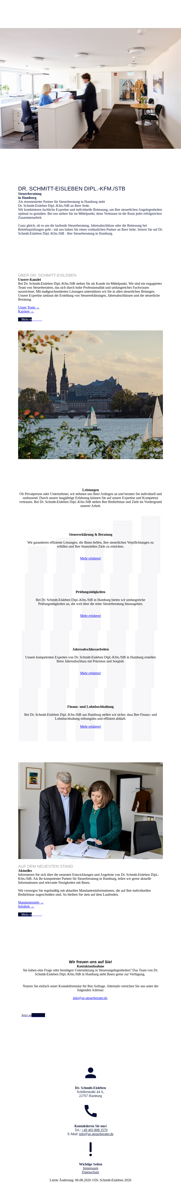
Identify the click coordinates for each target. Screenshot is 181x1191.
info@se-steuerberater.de (90, 998)
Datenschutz (90, 1172)
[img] (90, 15)
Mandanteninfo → (31, 902)
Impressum (90, 1168)
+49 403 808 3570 (94, 1130)
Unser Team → (29, 307)
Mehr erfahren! (90, 558)
